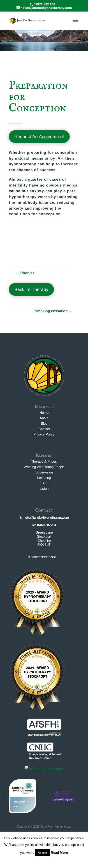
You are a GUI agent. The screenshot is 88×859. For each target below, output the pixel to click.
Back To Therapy (31, 289)
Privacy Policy (44, 434)
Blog (44, 423)
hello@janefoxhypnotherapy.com (46, 517)
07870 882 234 (46, 525)
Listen (44, 488)
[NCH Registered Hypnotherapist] (44, 769)
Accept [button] (42, 852)
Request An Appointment (39, 136)
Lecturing (44, 478)
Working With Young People (44, 467)
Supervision (44, 472)
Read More (59, 852)
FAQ (44, 483)
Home (44, 412)
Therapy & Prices (44, 461)
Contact (44, 429)
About (44, 418)
